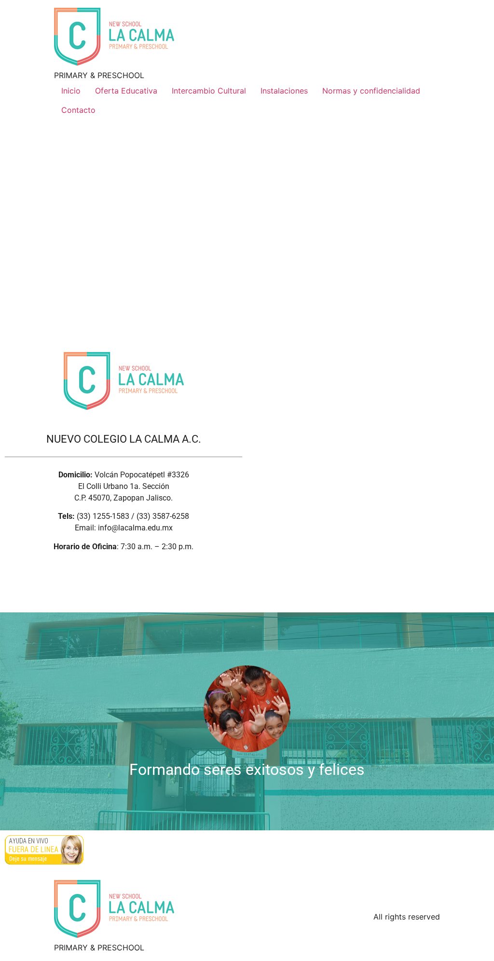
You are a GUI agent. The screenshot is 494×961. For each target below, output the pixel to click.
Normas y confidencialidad (371, 90)
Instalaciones (284, 90)
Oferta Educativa (126, 90)
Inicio (71, 90)
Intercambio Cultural (209, 90)
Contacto (78, 110)
